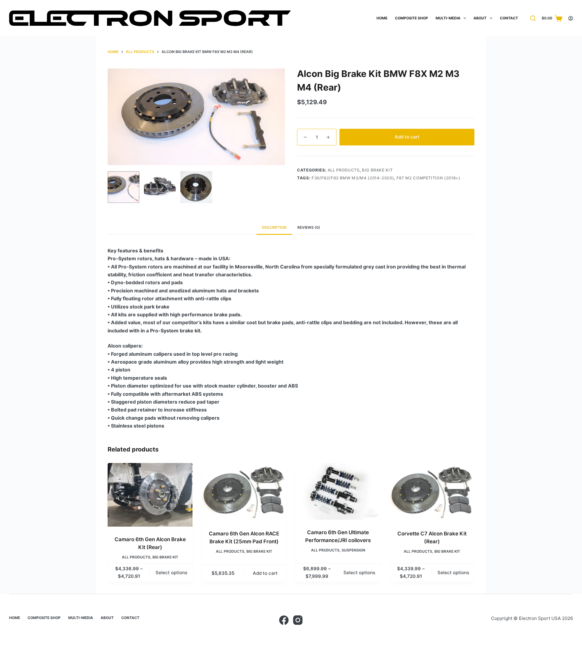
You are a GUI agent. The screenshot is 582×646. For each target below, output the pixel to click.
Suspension (353, 550)
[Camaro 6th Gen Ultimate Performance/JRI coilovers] (338, 491)
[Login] (570, 18)
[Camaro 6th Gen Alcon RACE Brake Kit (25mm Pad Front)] (244, 492)
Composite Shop (411, 18)
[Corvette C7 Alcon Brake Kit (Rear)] (432, 492)
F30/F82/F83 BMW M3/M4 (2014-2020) (353, 177)
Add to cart (407, 137)
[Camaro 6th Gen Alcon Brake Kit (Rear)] (150, 495)
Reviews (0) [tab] (308, 227)
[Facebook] (284, 620)
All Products (344, 170)
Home (381, 18)
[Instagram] (298, 620)
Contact (509, 18)
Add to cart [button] (265, 573)
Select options (171, 572)
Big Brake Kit (377, 170)
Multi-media (448, 18)
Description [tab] (274, 227)
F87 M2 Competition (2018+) (428, 177)
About (480, 18)
